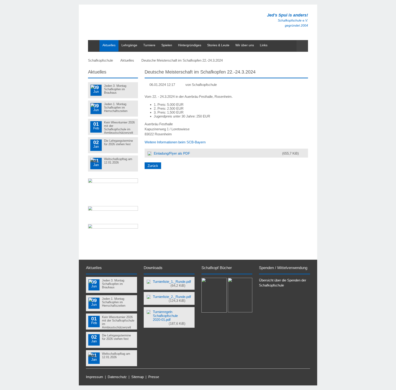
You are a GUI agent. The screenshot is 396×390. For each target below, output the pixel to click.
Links (263, 45)
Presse (153, 377)
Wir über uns (244, 45)
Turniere (149, 45)
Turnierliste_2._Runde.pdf (172, 299)
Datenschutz (117, 377)
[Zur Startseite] (176, 22)
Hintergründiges (189, 45)
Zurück (153, 166)
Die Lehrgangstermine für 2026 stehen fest (118, 142)
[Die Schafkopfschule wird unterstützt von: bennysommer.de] (113, 227)
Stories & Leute (218, 45)
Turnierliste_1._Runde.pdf (172, 283)
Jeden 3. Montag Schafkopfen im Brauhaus (115, 89)
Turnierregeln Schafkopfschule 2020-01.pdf (169, 317)
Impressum (94, 377)
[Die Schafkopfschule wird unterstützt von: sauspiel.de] (113, 182)
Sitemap (137, 377)
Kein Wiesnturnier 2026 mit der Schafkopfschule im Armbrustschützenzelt (119, 127)
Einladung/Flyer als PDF (226, 153)
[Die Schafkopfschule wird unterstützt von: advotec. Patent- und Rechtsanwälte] (113, 209)
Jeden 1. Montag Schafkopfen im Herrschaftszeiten (115, 107)
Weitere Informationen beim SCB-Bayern (175, 142)
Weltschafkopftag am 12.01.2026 (118, 160)
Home (92, 42)
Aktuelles (109, 45)
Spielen (166, 45)
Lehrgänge (129, 45)
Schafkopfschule (100, 60)
